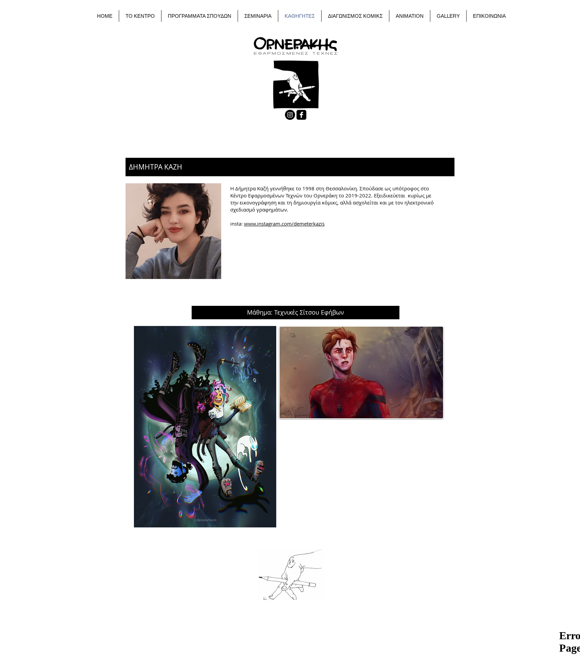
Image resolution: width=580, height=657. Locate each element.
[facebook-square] (301, 115)
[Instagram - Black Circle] (290, 115)
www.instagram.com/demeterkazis (284, 223)
